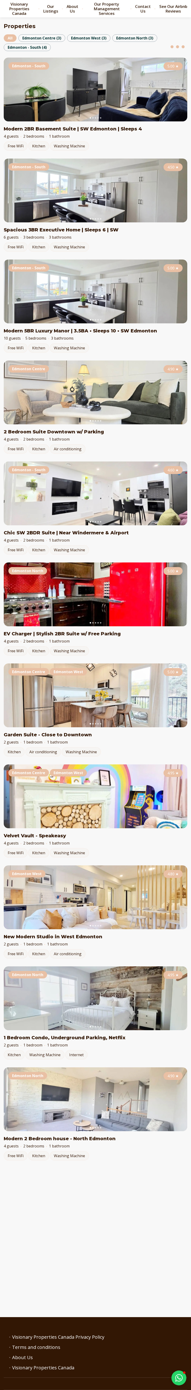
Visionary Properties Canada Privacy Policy (58, 1337)
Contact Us (143, 8)
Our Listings (50, 8)
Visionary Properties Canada (19, 9)
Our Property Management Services (107, 9)
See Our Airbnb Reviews (173, 8)
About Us (72, 8)
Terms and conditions (36, 1347)
